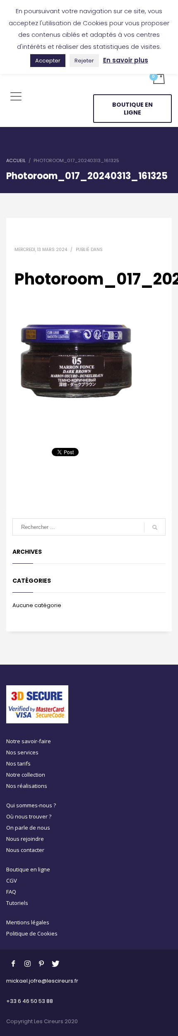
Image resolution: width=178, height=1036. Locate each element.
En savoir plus (125, 60)
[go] (155, 527)
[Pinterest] (41, 963)
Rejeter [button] (84, 61)
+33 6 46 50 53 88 (29, 1001)
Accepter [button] (47, 61)
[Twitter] (55, 963)
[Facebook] (13, 963)
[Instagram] (27, 963)
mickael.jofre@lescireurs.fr (42, 981)
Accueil (16, 160)
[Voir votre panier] (158, 78)
